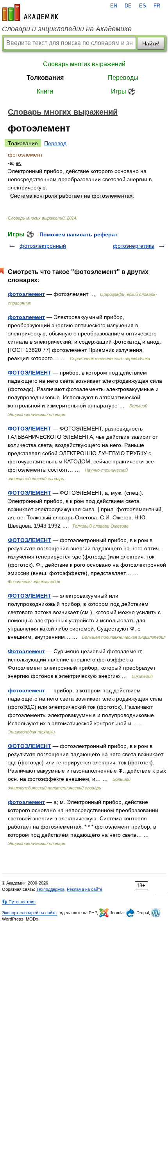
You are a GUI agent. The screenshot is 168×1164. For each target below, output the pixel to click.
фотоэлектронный (43, 246)
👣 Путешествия (19, 901)
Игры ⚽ (123, 91)
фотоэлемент (26, 294)
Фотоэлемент (26, 651)
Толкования (45, 77)
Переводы (123, 77)
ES (142, 6)
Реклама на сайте (84, 889)
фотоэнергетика (133, 246)
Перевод (55, 143)
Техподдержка (50, 889)
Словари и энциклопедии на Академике (67, 29)
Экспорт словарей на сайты (29, 912)
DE (128, 6)
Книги (45, 91)
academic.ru (30, 12)
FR (157, 6)
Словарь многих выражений (84, 64)
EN (113, 6)
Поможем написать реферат (78, 234)
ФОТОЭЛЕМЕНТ (29, 372)
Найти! (150, 43)
